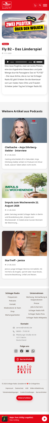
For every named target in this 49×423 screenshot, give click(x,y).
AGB (26, 388)
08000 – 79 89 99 (22, 331)
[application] (24, 62)
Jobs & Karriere (37, 307)
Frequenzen (12, 297)
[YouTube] (27, 351)
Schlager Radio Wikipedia (36, 317)
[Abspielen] (44, 418)
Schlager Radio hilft (36, 310)
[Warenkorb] (35, 5)
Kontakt (13, 304)
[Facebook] (22, 351)
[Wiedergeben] (8, 62)
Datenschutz (19, 388)
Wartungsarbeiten (12, 315)
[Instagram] (16, 351)
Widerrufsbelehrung (37, 388)
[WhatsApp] (33, 351)
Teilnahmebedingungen (10, 392)
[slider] (39, 62)
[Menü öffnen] (45, 5)
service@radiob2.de (24, 327)
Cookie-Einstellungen (27, 392)
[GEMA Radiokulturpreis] (24, 369)
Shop (12, 311)
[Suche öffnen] (40, 5)
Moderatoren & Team (12, 308)
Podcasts (12, 301)
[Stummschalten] (34, 62)
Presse (36, 303)
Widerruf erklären (24, 398)
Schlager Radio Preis (36, 314)
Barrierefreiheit (26, 359)
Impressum (9, 388)
